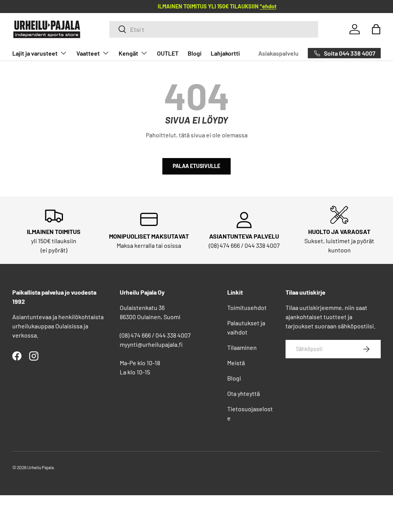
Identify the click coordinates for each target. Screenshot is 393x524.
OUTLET (167, 53)
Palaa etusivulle (196, 166)
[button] (376, 29)
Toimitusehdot (247, 307)
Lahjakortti (225, 53)
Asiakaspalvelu (278, 53)
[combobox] (213, 29)
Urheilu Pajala (40, 467)
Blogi (194, 53)
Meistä (236, 362)
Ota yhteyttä (243, 393)
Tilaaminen (242, 347)
